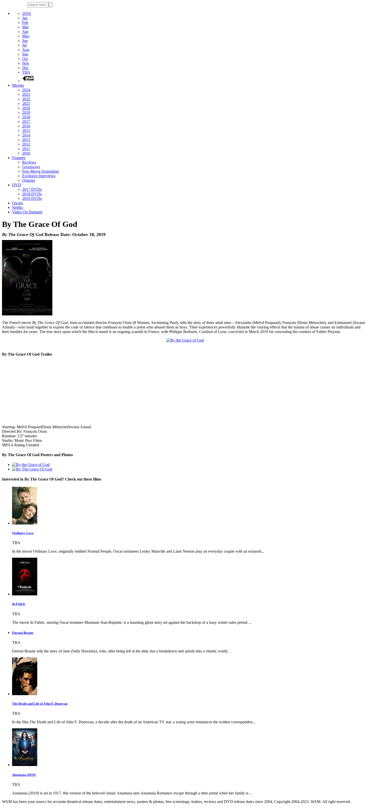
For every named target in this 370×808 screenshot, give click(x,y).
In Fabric (18, 604)
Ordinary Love (23, 533)
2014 (26, 135)
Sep (25, 54)
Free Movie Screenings (40, 171)
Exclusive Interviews (38, 176)
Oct (25, 59)
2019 (26, 112)
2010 (26, 153)
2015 (26, 130)
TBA (26, 72)
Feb (25, 22)
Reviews (29, 162)
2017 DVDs (32, 189)
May (25, 36)
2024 (26, 90)
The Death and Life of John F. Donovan (39, 703)
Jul (24, 45)
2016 (26, 126)
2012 (26, 144)
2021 (26, 103)
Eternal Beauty (23, 633)
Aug (25, 49)
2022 (26, 99)
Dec (25, 68)
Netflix (17, 207)
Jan (24, 18)
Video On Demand (27, 212)
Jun (25, 40)
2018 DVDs (32, 194)
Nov (25, 63)
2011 (26, 149)
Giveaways (31, 167)
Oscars (17, 203)
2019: (26, 13)
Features (18, 158)
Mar (25, 27)
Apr (25, 31)
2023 (26, 94)
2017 (26, 121)
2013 (26, 139)
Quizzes (28, 180)
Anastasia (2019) (24, 775)
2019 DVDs (32, 198)
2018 (26, 117)
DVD (16, 185)
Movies (18, 85)
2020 (26, 108)
